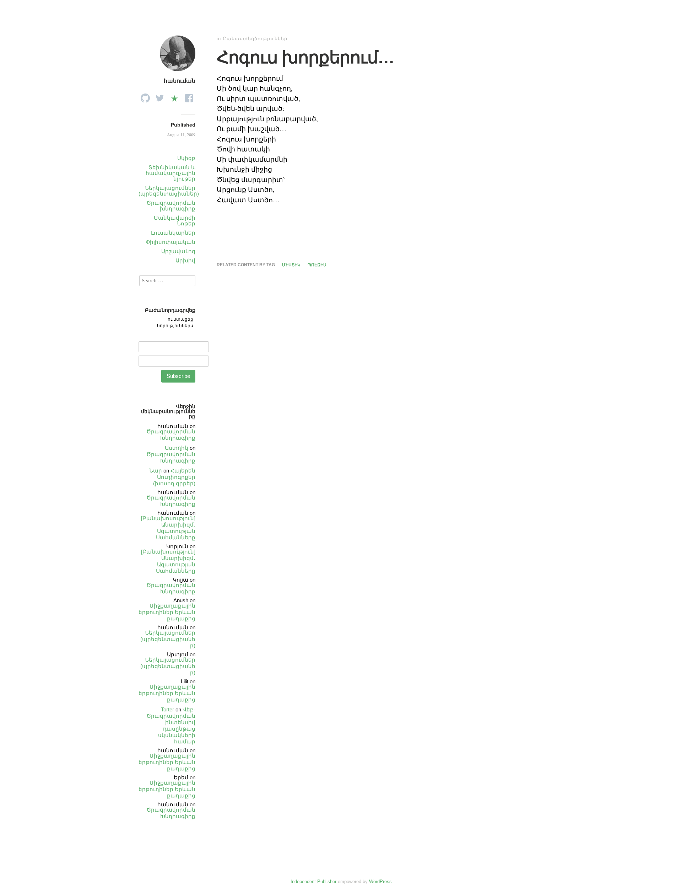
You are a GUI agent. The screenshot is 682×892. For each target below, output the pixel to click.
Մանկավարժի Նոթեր (174, 220)
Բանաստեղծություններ (255, 38)
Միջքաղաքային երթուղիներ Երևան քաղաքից (167, 612)
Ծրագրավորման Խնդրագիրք (170, 434)
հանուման (179, 81)
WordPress (380, 881)
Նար (155, 471)
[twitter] (159, 96)
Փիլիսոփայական (170, 242)
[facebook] (189, 96)
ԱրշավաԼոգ (178, 251)
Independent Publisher (313, 881)
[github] (145, 96)
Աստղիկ (176, 448)
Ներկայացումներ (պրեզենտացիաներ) (169, 191)
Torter (167, 709)
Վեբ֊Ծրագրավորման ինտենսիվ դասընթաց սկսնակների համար (170, 725)
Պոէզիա (317, 264)
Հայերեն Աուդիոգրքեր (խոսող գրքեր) (174, 477)
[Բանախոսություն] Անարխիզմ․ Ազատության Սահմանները (168, 527)
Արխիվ (185, 260)
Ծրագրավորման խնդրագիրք (170, 206)
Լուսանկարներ (173, 233)
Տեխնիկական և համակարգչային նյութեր (170, 173)
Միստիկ (291, 264)
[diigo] (174, 96)
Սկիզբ (186, 158)
